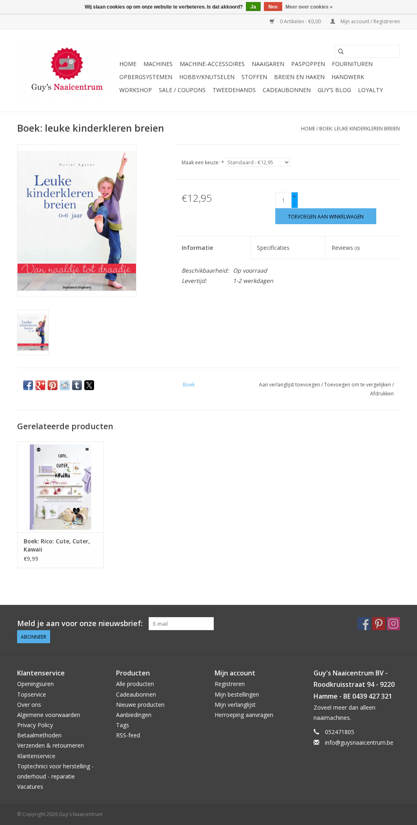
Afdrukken (382, 393)
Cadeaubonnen (287, 90)
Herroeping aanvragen (244, 715)
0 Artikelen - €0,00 (300, 21)
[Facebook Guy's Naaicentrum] (364, 623)
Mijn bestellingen (237, 694)
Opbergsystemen (145, 77)
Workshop (135, 90)
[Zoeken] (341, 51)
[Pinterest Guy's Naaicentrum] (378, 623)
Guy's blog (334, 90)
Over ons (29, 704)
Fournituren (352, 64)
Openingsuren (35, 684)
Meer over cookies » (309, 7)
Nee (273, 7)
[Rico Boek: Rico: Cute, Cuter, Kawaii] (60, 486)
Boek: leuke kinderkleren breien (359, 128)
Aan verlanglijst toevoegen (290, 384)
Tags (122, 725)
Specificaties (273, 247)
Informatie (197, 247)
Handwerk (347, 77)
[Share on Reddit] (65, 385)
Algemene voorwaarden (48, 715)
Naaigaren (268, 64)
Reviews (345, 247)
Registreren (230, 684)
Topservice (31, 694)
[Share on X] (89, 385)
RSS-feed (128, 735)
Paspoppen (308, 64)
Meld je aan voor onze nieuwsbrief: (80, 623)
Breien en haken (299, 77)
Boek (189, 384)
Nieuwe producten (140, 704)
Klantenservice (36, 756)
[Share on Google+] (40, 385)
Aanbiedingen (133, 715)
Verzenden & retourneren (50, 745)
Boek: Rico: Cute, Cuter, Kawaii (57, 545)
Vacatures (30, 786)
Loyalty (370, 90)
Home (127, 64)
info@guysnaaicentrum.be (359, 742)
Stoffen (254, 77)
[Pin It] (52, 385)
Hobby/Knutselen (207, 77)
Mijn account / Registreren (369, 21)
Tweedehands (234, 90)
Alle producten (135, 684)
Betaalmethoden (39, 735)
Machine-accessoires (212, 64)
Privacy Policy (35, 725)
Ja (253, 7)
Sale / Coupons (182, 90)
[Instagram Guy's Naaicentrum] (393, 623)
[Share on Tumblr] (77, 385)
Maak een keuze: (203, 162)
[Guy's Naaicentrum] (67, 70)
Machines (158, 64)
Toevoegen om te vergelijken (358, 384)
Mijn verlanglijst (235, 704)
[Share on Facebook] (28, 385)
